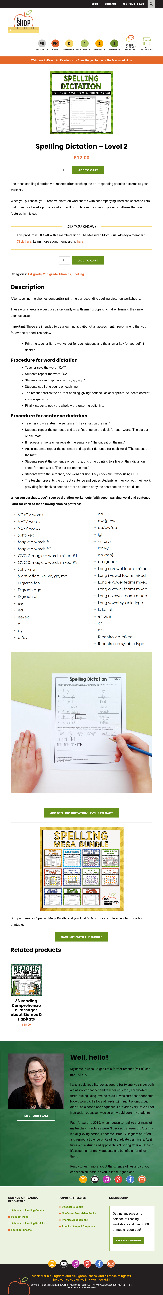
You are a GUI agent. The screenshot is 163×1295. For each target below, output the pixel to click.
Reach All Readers (23, 21)
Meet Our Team (36, 1116)
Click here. (24, 241)
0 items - (134, 4)
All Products (147, 48)
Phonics (65, 274)
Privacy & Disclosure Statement (109, 1285)
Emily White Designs (86, 1287)
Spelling (78, 274)
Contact (110, 4)
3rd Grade (114, 49)
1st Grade (84, 49)
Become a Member (128, 1240)
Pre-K (55, 49)
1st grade (35, 274)
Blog (95, 4)
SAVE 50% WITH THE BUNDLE (81, 937)
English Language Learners (130, 47)
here (80, 241)
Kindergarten (69, 49)
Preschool (42, 49)
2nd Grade (99, 49)
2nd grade (50, 274)
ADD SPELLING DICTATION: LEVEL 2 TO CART (81, 813)
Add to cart (88, 170)
